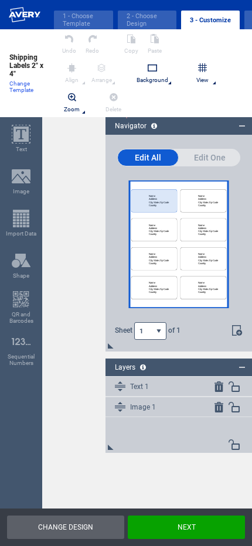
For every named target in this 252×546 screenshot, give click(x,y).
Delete (113, 109)
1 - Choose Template (78, 20)
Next (187, 527)
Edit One (210, 157)
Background (152, 80)
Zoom (72, 109)
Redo (92, 50)
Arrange (101, 80)
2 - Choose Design (142, 20)
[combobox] (150, 331)
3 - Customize (210, 20)
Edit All (148, 157)
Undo (69, 50)
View (202, 80)
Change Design (65, 527)
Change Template (21, 86)
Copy (131, 50)
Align (72, 80)
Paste (155, 50)
